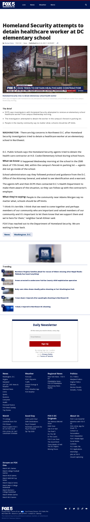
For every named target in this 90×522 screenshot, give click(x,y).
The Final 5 (51, 431)
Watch (6, 415)
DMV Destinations (31, 421)
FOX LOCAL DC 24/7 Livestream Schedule (10, 432)
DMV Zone (51, 426)
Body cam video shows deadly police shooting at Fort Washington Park (44, 289)
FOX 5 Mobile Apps (77, 439)
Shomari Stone (9, 43)
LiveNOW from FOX (10, 421)
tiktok (82, 508)
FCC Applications (76, 449)
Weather (29, 373)
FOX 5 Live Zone (53, 439)
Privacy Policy (47, 354)
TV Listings (6, 419)
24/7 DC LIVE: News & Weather (10, 386)
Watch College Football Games (11, 472)
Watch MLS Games (9, 497)
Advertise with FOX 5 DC (77, 422)
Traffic (27, 382)
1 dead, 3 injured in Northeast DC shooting (32, 307)
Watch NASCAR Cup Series (10, 479)
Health (5, 402)
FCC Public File (75, 446)
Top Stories (7, 410)
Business (6, 397)
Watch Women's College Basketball (9, 491)
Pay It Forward (30, 424)
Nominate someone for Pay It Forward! (33, 428)
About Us (74, 415)
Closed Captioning (76, 457)
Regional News (55, 373)
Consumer (6, 400)
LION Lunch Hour (31, 419)
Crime (5, 392)
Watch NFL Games (9, 468)
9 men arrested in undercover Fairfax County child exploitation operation (46, 280)
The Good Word (53, 442)
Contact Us (74, 431)
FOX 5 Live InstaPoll (77, 419)
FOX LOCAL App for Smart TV (77, 427)
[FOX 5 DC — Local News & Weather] (10, 4)
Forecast (28, 377)
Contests (73, 444)
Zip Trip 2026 (29, 431)
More (53, 5)
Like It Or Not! (53, 429)
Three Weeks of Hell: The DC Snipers (55, 445)
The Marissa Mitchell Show (55, 422)
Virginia (5, 379)
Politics (73, 373)
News (25, 43)
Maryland (6, 382)
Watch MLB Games (9, 476)
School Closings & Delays (31, 386)
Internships (74, 452)
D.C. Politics (74, 377)
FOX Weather (30, 392)
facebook (70, 508)
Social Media (74, 441)
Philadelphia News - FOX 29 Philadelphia (55, 382)
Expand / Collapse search (86, 5)
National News (8, 389)
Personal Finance (9, 405)
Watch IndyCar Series (10, 483)
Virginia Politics (75, 382)
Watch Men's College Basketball (10, 486)
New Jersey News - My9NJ (54, 387)
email (86, 508)
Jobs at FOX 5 (75, 454)
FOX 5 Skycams (30, 379)
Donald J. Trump (76, 390)
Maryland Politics (76, 379)
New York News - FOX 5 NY (56, 378)
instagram (78, 508)
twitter (74, 508)
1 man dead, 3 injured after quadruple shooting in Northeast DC (42, 298)
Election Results (75, 387)
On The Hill (51, 434)
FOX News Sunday (9, 407)
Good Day (30, 415)
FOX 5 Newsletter (76, 436)
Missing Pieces (53, 449)
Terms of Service (46, 356)
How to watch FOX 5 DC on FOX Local (10, 428)
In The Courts (52, 437)
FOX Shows (7, 424)
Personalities (74, 433)
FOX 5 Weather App (32, 389)
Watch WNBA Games (10, 495)
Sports (5, 394)
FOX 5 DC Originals (52, 417)
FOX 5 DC (19, 43)
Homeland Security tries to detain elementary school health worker (29, 96)
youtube (65, 508)
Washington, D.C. (22, 234)
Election (73, 385)
